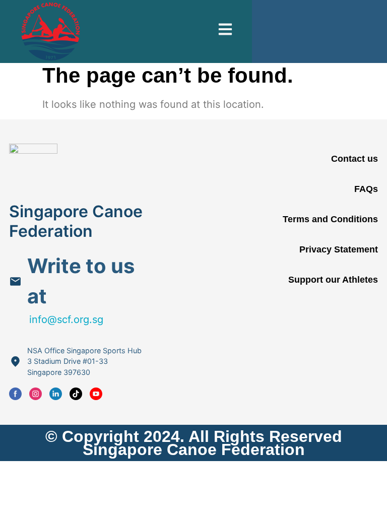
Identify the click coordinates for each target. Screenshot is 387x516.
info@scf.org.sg (66, 319)
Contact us (354, 159)
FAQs (366, 189)
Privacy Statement (338, 249)
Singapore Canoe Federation (76, 221)
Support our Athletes (333, 280)
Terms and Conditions (330, 219)
